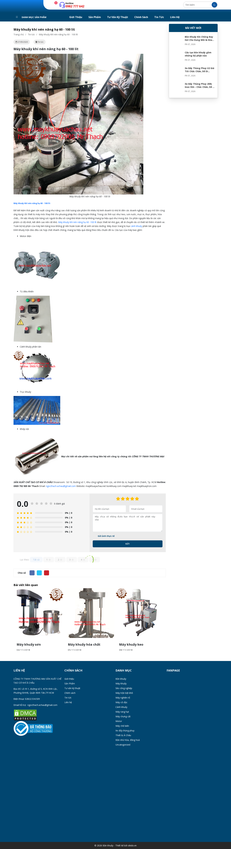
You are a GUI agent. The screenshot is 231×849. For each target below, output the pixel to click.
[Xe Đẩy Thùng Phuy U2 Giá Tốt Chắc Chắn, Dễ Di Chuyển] (177, 73)
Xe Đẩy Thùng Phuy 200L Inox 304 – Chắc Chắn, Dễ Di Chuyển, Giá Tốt (200, 87)
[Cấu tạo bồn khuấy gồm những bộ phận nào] (177, 57)
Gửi (127, 543)
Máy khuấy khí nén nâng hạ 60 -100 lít (77, 222)
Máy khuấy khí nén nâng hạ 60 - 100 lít (32, 203)
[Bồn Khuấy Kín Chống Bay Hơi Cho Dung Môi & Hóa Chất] (177, 41)
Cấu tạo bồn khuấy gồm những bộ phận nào (198, 54)
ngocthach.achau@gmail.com (61, 486)
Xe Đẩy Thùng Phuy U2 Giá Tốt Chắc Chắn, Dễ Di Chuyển (199, 71)
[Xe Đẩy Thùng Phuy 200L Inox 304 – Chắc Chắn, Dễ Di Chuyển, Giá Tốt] (177, 88)
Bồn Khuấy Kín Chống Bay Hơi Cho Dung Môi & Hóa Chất (199, 40)
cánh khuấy (136, 226)
